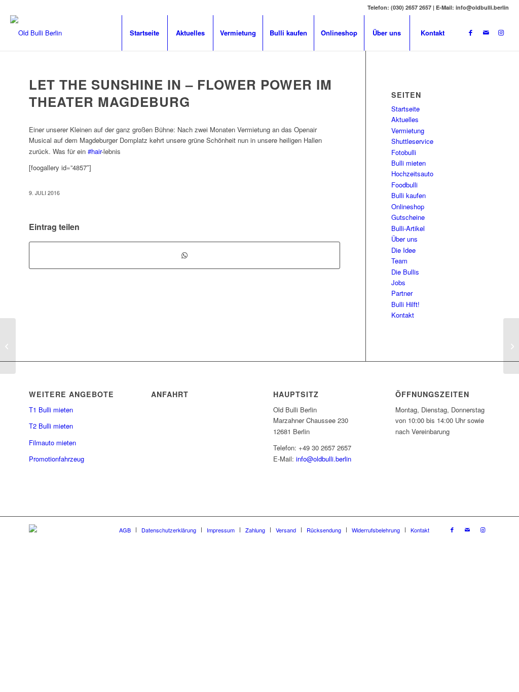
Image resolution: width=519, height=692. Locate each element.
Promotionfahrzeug (56, 459)
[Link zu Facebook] (470, 32)
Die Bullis (405, 272)
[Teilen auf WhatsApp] (184, 255)
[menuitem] (144, 33)
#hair (94, 151)
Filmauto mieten (52, 442)
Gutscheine (408, 217)
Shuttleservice (412, 141)
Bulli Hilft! (405, 304)
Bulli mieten (408, 163)
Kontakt (402, 315)
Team (399, 260)
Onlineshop (407, 206)
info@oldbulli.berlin (323, 459)
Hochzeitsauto (412, 173)
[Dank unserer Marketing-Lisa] (8, 346)
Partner (402, 293)
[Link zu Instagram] (501, 32)
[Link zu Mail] (486, 32)
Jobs (398, 282)
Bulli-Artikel (408, 228)
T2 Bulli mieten (51, 426)
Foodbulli (404, 184)
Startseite (405, 108)
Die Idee (403, 250)
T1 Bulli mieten (51, 409)
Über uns (404, 239)
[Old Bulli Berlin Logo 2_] (36, 33)
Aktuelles (405, 119)
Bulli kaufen (408, 195)
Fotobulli (403, 152)
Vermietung (407, 130)
